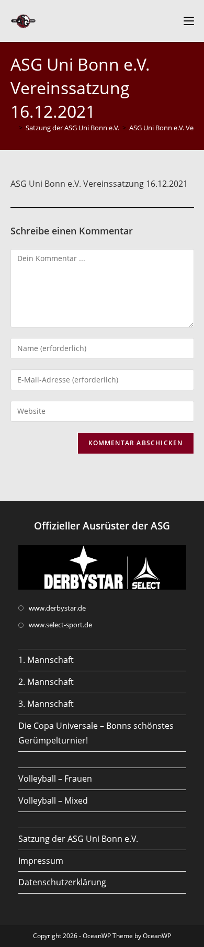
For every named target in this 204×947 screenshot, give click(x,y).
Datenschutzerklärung (62, 882)
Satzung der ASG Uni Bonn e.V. (78, 838)
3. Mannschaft (46, 703)
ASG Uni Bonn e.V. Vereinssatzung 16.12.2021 (99, 183)
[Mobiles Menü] (189, 21)
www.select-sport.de (60, 624)
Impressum (40, 860)
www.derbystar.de (57, 608)
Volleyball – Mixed (53, 800)
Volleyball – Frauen (55, 778)
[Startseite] (13, 127)
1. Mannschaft (46, 660)
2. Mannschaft (46, 681)
